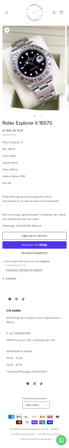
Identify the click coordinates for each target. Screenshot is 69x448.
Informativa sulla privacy (23, 434)
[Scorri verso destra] (41, 116)
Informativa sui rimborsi (49, 434)
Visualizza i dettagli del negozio (24, 269)
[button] (6, 12)
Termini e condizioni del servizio (36, 439)
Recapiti (55, 429)
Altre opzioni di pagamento (34, 252)
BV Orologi (23, 429)
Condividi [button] (11, 278)
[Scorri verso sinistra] (27, 116)
